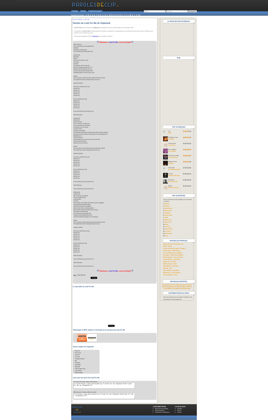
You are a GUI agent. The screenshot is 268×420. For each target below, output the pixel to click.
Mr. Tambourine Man (174, 169)
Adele (166, 224)
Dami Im (184, 285)
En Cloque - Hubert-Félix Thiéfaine (173, 255)
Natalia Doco (173, 286)
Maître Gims (168, 210)
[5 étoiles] (85, 275)
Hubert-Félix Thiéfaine (174, 285)
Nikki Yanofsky (186, 286)
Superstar (77, 366)
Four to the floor (173, 181)
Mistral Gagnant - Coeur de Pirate (173, 257)
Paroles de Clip (95, 7)
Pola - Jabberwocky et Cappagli (172, 253)
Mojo (169, 133)
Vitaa (166, 235)
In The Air (77, 356)
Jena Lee (167, 226)
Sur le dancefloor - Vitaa (170, 275)
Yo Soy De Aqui (172, 157)
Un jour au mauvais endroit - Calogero (174, 248)
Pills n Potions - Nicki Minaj (171, 270)
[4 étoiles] (83, 275)
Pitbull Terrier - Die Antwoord (171, 272)
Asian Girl (77, 350)
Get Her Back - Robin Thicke (171, 250)
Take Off (77, 354)
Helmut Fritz (168, 222)
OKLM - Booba (167, 246)
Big (76, 360)
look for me (90, 46)
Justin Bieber (168, 208)
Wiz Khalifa (168, 233)
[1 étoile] (78, 275)
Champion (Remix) (79, 358)
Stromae (166, 206)
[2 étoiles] (80, 275)
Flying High (78, 364)
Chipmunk (95, 36)
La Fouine (168, 231)
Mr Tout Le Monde (173, 187)
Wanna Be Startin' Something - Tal (173, 244)
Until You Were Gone (80, 368)
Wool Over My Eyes (174, 175)
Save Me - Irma (167, 268)
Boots (179, 286)
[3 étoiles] (81, 275)
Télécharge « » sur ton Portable (115, 42)
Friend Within (167, 288)
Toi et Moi (171, 139)
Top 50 (83, 11)
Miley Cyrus (167, 219)
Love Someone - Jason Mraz (171, 259)
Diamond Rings (79, 372)
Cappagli (164, 285)
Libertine (171, 163)
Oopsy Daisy (78, 370)
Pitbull (166, 217)
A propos (179, 408)
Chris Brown (168, 229)
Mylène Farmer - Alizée (170, 264)
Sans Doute (171, 145)
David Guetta (168, 215)
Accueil (75, 11)
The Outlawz (175, 288)
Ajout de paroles (159, 410)
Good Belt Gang (185, 288)
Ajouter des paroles (95, 11)
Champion (77, 362)
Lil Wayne (167, 213)
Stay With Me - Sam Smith (170, 266)
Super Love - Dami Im (169, 261)
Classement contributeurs (162, 412)
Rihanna (166, 203)
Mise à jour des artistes (161, 408)
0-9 (139, 15)
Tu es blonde (172, 151)
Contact (179, 412)
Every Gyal (78, 352)
